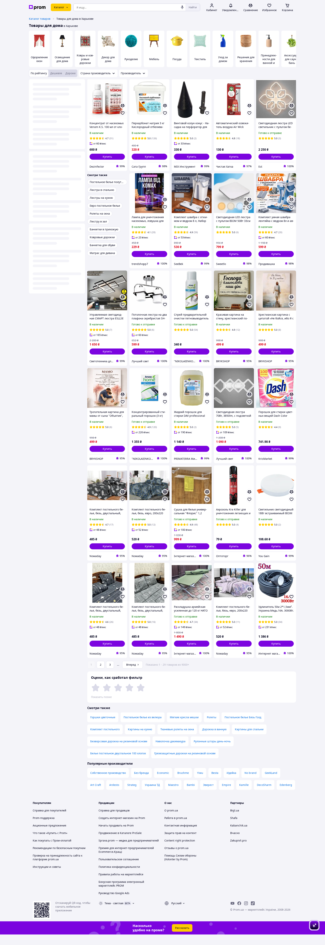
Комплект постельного (105, 729)
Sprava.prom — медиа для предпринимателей (129, 840)
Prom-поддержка (44, 818)
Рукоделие (131, 59)
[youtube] (232, 903)
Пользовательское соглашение (119, 859)
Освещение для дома (62, 59)
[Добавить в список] (123, 113)
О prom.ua (171, 810)
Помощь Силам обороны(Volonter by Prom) (180, 857)
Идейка (231, 773)
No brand (251, 773)
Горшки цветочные (102, 717)
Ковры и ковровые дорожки (85, 59)
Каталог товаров (39, 18)
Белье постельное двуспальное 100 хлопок (118, 753)
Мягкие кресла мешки (184, 717)
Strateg (132, 785)
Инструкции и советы (47, 867)
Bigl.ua (234, 810)
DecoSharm (264, 785)
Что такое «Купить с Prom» (50, 833)
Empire (226, 785)
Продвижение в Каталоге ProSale (120, 833)
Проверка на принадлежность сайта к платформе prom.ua (57, 857)
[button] (107, 157)
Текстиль (200, 59)
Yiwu (200, 773)
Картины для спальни (249, 729)
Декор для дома (108, 59)
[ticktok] (253, 903)
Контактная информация (180, 825)
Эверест (208, 785)
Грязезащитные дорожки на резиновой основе (185, 753)
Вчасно (235, 833)
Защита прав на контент (180, 833)
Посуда (176, 59)
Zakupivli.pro (238, 840)
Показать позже (101, 697)
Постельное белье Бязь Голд (243, 717)
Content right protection (179, 840)
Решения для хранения (245, 59)
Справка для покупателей (49, 810)
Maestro (173, 785)
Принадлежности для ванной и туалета (269, 61)
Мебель (154, 59)
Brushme (183, 773)
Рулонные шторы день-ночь (212, 741)
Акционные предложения (49, 825)
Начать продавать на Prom (116, 825)
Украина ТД (152, 785)
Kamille (244, 785)
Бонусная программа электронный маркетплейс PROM (121, 883)
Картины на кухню (140, 729)
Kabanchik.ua (238, 825)
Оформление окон (39, 59)
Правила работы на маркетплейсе (121, 874)
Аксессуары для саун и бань (291, 59)
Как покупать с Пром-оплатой (52, 840)
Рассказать (182, 928)
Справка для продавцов (114, 810)
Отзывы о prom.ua (176, 848)
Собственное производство (108, 773)
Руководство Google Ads (114, 893)
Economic (163, 773)
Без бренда (141, 773)
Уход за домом (223, 59)
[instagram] (246, 903)
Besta (214, 773)
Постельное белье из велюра (143, 717)
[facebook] (239, 903)
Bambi (191, 785)
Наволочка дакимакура (170, 741)
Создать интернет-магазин (116, 818)
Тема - (114, 903)
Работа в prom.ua (175, 818)
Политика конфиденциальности (119, 867)
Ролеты (211, 717)
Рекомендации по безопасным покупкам (59, 848)
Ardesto (114, 785)
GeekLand (271, 773)
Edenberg (286, 785)
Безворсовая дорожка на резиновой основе (118, 741)
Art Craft (95, 785)
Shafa (233, 818)
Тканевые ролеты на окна (177, 729)
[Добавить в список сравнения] (123, 106)
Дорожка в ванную (214, 729)
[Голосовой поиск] (182, 7)
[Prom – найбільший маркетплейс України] (37, 7)
